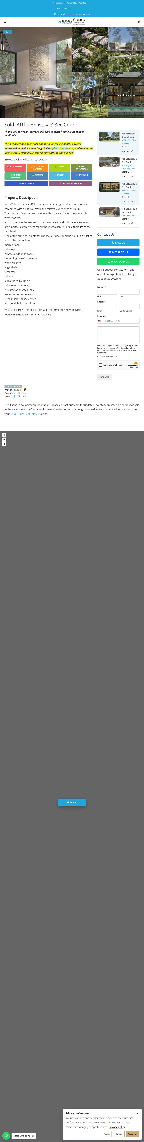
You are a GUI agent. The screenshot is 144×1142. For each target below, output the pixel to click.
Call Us (120, 242)
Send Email (105, 377)
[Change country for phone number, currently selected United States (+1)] (100, 321)
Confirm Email (126, 311)
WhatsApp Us (120, 261)
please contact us (63, 148)
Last (121, 296)
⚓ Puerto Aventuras (82, 167)
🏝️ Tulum (59, 166)
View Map (72, 802)
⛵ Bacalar (82, 175)
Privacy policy (117, 1127)
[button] (19, 1136)
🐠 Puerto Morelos (15, 176)
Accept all (132, 1134)
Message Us (120, 252)
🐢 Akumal (37, 175)
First (99, 296)
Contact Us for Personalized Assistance (71, 3)
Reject (107, 1134)
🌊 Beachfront (15, 166)
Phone (101, 316)
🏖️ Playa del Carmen (37, 167)
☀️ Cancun (59, 175)
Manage (118, 1134)
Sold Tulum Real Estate (24, 414)
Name (101, 287)
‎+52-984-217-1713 (64, 8)
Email (101, 301)
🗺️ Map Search (26, 183)
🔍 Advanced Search (71, 183)
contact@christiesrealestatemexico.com (73, 14)
